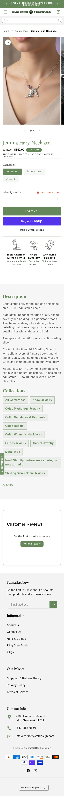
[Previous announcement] (6, 4)
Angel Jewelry (42, 400)
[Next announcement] (57, 4)
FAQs (10, 652)
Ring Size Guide (17, 645)
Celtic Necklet (15, 425)
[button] (6, 12)
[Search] (59, 20)
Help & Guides (16, 638)
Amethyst (12, 171)
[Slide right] (40, 131)
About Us (13, 625)
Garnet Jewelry (43, 443)
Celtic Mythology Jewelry (22, 408)
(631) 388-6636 (26, 727)
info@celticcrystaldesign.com (35, 736)
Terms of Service (18, 692)
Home (6, 31)
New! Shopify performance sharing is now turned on (31, 462)
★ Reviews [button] (2, 463)
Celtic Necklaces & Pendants (25, 417)
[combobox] (32, 20)
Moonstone (34, 171)
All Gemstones (20, 31)
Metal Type (12, 451)
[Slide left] (24, 131)
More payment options (32, 230)
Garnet (10, 179)
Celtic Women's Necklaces (23, 434)
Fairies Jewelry (15, 443)
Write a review (32, 543)
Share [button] (9, 484)
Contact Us (14, 631)
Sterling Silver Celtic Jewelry (25, 473)
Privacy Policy (16, 685)
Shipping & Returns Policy (24, 678)
